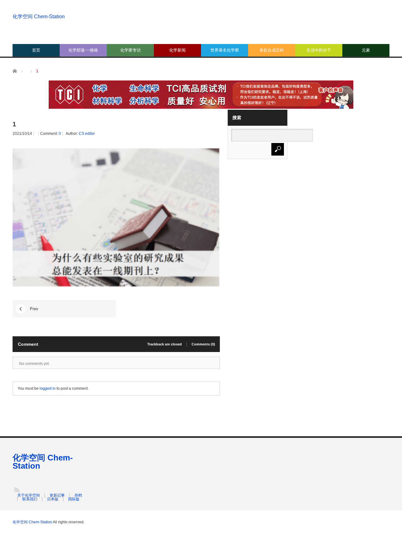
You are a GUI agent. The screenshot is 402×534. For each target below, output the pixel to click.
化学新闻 (177, 50)
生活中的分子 (319, 50)
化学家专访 (130, 50)
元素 (366, 50)
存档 (78, 495)
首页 (36, 50)
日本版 (52, 499)
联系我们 (29, 499)
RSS (16, 489)
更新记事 (57, 495)
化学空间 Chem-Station (39, 16)
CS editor (87, 133)
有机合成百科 (271, 50)
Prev (34, 308)
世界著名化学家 (224, 50)
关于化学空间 (28, 495)
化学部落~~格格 (83, 50)
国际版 (73, 499)
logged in (48, 388)
